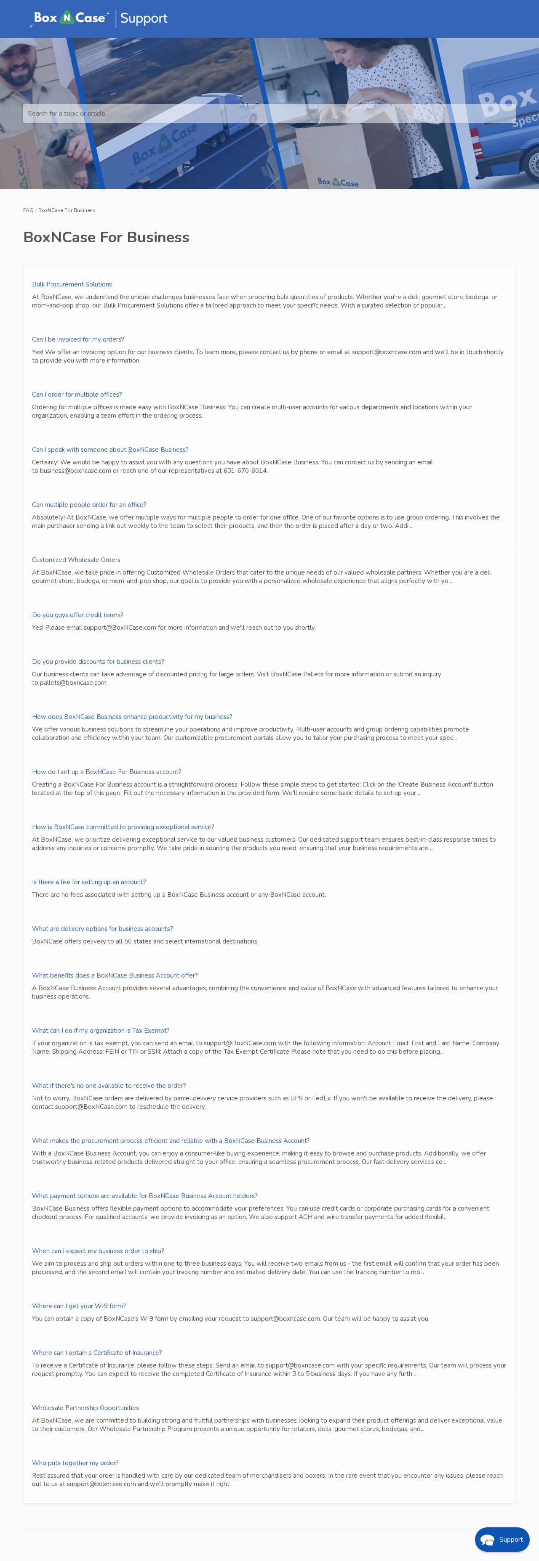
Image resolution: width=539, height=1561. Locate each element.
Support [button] (511, 1539)
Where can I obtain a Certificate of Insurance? (97, 1353)
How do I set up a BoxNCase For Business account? (106, 772)
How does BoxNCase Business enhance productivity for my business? (132, 717)
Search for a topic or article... (68, 113)
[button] (502, 1539)
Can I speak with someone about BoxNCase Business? (110, 449)
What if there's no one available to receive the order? (109, 1085)
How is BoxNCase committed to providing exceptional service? (123, 827)
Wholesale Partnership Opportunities (85, 1408)
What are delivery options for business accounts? (102, 929)
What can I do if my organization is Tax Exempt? (101, 1030)
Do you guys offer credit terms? (77, 615)
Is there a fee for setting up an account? (89, 882)
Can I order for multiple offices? (77, 394)
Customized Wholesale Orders (76, 560)
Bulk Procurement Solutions (72, 284)
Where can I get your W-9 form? (79, 1306)
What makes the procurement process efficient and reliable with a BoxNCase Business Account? (171, 1141)
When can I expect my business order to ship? (98, 1251)
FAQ (28, 210)
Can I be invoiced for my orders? (78, 339)
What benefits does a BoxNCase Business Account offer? (115, 975)
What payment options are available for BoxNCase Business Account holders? (145, 1196)
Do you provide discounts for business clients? (98, 661)
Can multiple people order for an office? (89, 505)
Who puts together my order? (75, 1463)
